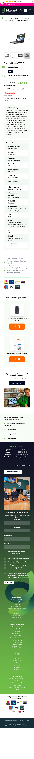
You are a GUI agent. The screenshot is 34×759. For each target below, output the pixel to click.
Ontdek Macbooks (17, 633)
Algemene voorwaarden (14, 724)
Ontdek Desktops (17, 642)
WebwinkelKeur (9, 726)
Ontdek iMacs (17, 636)
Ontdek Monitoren (17, 647)
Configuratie (17, 665)
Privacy (23, 724)
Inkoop (17, 656)
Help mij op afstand (17, 615)
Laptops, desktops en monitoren (18, 562)
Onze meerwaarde (17, 683)
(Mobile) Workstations (18, 568)
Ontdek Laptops (17, 640)
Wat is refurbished (17, 626)
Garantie (17, 611)
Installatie (17, 667)
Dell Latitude (24, 98)
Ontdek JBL (17, 631)
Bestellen (17, 604)
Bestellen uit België (17, 618)
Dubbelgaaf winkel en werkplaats (18, 559)
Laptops (6, 100)
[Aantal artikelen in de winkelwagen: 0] (25, 10)
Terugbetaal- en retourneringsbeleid (17, 609)
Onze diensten (17, 685)
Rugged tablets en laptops (18, 565)
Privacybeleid (23, 577)
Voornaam (17, 520)
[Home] (9, 10)
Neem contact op (16, 383)
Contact (17, 690)
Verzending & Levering (17, 606)
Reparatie (17, 613)
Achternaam (17, 527)
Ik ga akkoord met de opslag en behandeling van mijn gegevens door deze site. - (18, 575)
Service (17, 663)
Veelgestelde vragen (17, 599)
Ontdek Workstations (17, 645)
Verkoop (17, 658)
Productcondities (17, 629)
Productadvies (17, 660)
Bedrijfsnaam (8, 535)
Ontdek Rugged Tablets (17, 638)
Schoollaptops (15, 98)
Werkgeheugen (13, 67)
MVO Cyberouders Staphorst (17, 687)
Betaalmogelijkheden (17, 602)
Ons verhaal (17, 680)
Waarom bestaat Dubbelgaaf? (17, 678)
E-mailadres (8, 543)
